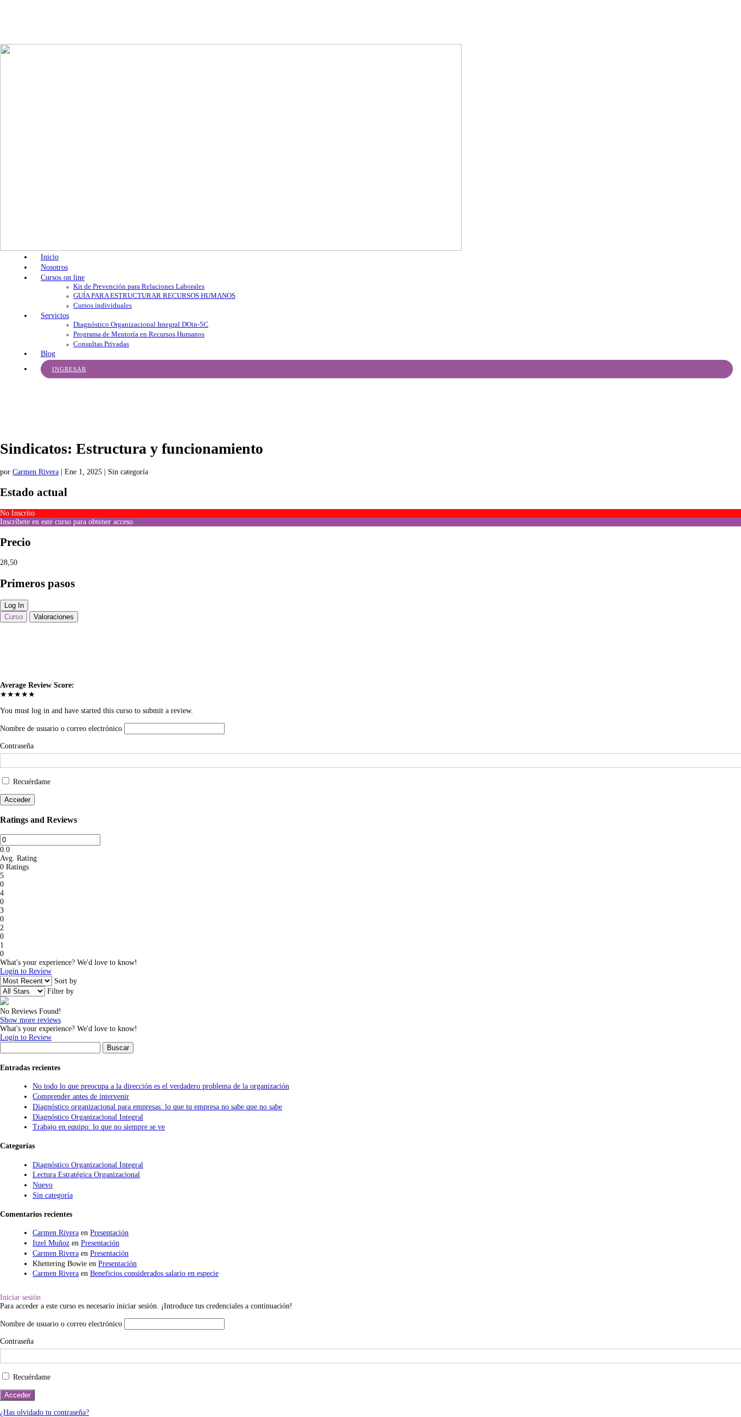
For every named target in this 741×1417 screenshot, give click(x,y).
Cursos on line (63, 278)
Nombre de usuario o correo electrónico (61, 729)
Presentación (109, 1233)
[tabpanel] (370, 651)
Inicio (50, 257)
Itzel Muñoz (51, 1243)
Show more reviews (30, 1020)
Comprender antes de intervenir (81, 1096)
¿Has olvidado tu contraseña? (44, 1412)
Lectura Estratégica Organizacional (86, 1175)
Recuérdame (30, 782)
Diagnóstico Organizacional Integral (88, 1117)
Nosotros (54, 267)
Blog (48, 354)
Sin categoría (53, 1195)
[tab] (13, 616)
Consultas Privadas (101, 344)
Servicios (55, 316)
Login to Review (26, 971)
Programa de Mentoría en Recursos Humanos (139, 334)
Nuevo (43, 1185)
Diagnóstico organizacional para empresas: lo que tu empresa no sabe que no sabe (157, 1107)
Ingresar (69, 369)
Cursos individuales (102, 305)
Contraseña (17, 746)
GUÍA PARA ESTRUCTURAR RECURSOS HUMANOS (154, 295)
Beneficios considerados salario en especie (154, 1273)
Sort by (65, 981)
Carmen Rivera (35, 472)
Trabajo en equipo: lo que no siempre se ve (99, 1127)
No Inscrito (17, 513)
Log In (14, 605)
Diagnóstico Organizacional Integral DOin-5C (140, 324)
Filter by (60, 991)
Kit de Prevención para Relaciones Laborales (139, 286)
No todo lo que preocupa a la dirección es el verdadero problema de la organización (161, 1086)
